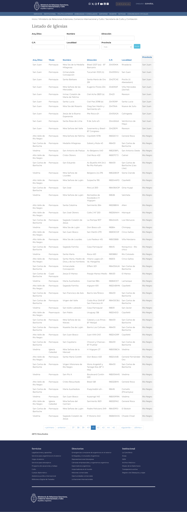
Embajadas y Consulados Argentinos (85, 456)
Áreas (124, 456)
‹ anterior (61, 427)
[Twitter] (93, 4)
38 (78, 427)
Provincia (106, 42)
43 (103, 427)
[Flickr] (108, 4)
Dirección (106, 34)
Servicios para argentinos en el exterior (46, 456)
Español (149, 4)
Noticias (122, 14)
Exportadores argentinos (81, 466)
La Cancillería (127, 453)
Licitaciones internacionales (82, 479)
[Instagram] (96, 4)
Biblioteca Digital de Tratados (43, 479)
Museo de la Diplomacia (131, 466)
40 (88, 427)
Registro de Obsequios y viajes (133, 473)
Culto (34, 469)
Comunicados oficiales (137, 14)
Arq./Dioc (37, 34)
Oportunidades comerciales (82, 476)
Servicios (38, 14)
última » (138, 427)
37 (73, 427)
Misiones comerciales (80, 473)
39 (83, 427)
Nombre (71, 34)
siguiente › (126, 427)
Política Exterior (65, 14)
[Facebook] (98, 4)
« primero (49, 427)
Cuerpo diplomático (39, 473)
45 (113, 427)
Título (51, 60)
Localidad (71, 42)
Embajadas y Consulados (86, 14)
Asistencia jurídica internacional (44, 476)
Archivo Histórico (128, 463)
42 (98, 427)
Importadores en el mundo (82, 469)
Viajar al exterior (38, 459)
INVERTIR (112, 14)
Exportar (103, 14)
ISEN (124, 459)
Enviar (137, 46)
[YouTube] (101, 4)
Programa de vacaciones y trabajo (44, 466)
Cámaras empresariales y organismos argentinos (90, 463)
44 (108, 427)
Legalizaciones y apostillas (42, 453)
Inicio (34, 19)
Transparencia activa (130, 469)
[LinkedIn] (105, 4)
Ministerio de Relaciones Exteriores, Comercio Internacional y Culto (71, 19)
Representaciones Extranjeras (83, 459)
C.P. (34, 42)
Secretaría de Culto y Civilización (121, 19)
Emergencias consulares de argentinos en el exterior (91, 453)
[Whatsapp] (90, 4)
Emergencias (123, 4)
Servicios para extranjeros (41, 463)
